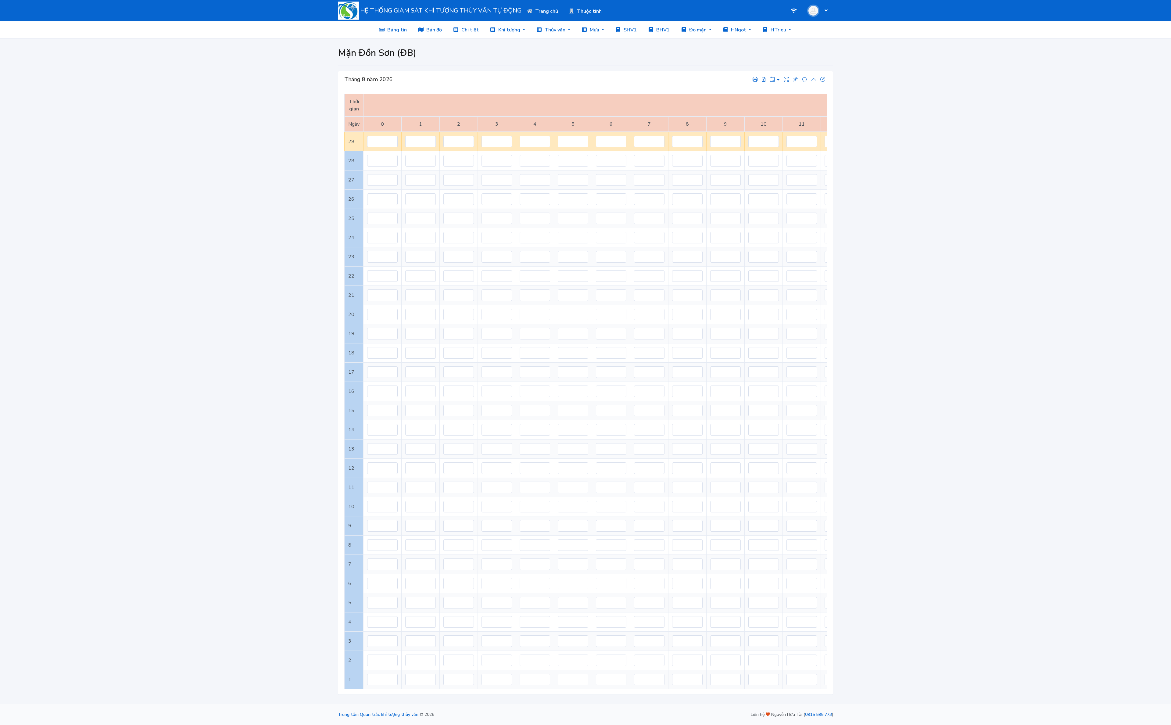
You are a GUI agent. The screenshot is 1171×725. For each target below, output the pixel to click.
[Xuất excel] (763, 79)
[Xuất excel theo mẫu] (755, 79)
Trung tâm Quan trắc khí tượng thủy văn (378, 714)
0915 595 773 (818, 714)
